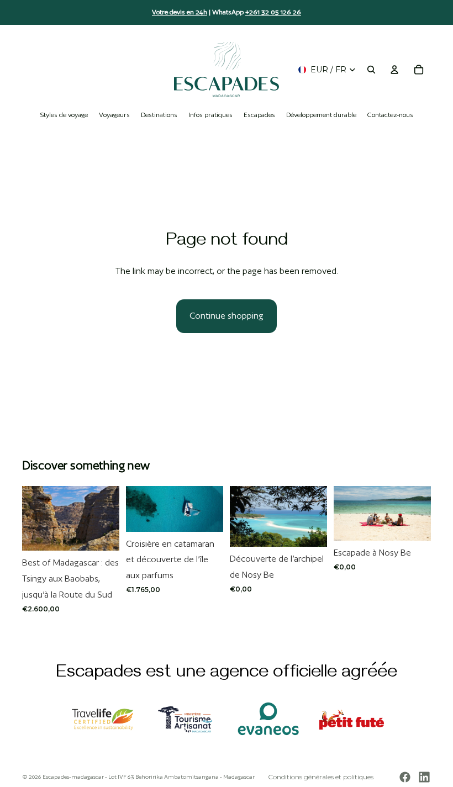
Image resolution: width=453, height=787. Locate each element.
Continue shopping (226, 315)
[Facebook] (405, 777)
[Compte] (394, 69)
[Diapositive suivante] (107, 518)
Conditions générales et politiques (320, 777)
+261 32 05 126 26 (273, 12)
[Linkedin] (424, 777)
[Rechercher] (371, 69)
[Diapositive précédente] (34, 518)
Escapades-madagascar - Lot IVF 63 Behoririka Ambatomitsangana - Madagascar (149, 776)
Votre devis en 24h (179, 12)
